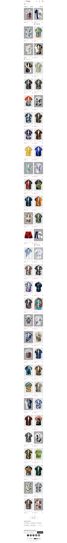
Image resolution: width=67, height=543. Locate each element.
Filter (41, 6)
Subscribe (40, 532)
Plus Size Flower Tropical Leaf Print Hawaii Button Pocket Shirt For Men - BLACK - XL (28, 461)
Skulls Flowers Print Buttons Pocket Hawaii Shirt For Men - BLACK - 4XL (28, 327)
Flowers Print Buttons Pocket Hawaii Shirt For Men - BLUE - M (28, 344)
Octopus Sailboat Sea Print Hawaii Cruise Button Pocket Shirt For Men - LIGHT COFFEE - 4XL (38, 344)
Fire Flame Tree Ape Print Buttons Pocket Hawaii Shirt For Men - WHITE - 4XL (38, 327)
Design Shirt (33, 523)
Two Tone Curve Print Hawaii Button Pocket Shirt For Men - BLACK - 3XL (28, 74)
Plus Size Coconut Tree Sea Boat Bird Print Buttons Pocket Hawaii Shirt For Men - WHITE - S (38, 260)
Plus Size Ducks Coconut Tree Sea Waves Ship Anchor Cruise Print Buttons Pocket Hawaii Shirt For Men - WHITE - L (28, 494)
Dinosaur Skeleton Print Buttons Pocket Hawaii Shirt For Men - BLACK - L (28, 444)
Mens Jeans (27, 525)
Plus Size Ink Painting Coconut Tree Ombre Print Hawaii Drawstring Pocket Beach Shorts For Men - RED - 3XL (28, 242)
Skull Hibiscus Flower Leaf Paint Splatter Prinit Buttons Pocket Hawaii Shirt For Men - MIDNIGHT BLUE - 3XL (28, 411)
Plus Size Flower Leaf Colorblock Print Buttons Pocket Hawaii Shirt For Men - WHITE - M (28, 260)
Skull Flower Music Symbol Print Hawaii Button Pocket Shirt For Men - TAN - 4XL (38, 394)
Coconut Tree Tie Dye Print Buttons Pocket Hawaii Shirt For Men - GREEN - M (38, 310)
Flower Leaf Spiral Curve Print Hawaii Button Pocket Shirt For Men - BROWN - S (38, 141)
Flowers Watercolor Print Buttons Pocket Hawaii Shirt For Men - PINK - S (38, 411)
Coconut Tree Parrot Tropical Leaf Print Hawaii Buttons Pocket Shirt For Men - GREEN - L (38, 461)
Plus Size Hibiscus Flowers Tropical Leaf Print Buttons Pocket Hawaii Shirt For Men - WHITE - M (28, 225)
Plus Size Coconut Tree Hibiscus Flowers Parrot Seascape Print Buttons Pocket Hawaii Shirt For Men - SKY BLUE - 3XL (38, 39)
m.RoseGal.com (29, 1)
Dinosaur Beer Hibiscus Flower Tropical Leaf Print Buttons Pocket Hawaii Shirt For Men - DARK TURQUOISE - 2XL (28, 277)
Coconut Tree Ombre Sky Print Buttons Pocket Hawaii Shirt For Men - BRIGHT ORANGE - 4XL (28, 108)
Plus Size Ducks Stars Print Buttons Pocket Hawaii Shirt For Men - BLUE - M (38, 225)
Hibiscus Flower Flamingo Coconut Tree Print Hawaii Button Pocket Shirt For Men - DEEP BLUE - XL (28, 141)
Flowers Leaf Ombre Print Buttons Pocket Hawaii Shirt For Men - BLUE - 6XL (38, 158)
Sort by (31, 6)
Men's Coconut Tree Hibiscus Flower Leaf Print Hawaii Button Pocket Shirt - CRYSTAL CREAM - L (28, 56)
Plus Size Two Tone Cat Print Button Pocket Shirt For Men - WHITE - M (38, 444)
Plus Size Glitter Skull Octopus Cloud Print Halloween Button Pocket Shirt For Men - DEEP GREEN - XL (28, 91)
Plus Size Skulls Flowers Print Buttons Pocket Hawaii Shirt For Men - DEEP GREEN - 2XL (38, 91)
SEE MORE (33, 518)
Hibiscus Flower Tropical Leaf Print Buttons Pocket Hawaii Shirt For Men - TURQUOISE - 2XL (28, 175)
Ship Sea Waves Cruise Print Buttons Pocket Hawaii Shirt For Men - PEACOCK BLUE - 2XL (28, 377)
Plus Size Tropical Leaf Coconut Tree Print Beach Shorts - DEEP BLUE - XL (38, 242)
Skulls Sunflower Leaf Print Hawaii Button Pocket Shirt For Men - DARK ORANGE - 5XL (38, 377)
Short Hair (39, 523)
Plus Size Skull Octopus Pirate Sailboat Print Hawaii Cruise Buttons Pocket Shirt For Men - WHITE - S (28, 21)
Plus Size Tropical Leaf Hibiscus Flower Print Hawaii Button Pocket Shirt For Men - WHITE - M (38, 511)
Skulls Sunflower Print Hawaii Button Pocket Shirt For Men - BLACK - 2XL (38, 56)
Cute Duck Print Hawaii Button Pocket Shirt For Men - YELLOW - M (28, 158)
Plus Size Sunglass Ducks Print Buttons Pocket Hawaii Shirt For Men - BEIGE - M (38, 74)
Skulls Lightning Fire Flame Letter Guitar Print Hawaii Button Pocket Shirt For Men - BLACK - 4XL (28, 310)
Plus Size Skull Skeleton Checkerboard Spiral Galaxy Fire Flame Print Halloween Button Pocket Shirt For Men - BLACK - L (28, 511)
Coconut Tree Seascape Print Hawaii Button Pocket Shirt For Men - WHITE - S (38, 108)
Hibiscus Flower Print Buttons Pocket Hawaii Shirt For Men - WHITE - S (38, 175)
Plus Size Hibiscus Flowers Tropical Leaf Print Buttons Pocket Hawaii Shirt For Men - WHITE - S (28, 39)
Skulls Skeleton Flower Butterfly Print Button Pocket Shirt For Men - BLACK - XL (38, 277)
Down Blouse (27, 523)
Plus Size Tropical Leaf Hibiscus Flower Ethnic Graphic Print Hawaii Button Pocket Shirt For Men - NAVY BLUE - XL (38, 494)
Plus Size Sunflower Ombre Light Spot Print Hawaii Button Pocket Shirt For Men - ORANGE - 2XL (38, 208)
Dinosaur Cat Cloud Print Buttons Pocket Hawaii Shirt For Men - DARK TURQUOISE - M (28, 394)
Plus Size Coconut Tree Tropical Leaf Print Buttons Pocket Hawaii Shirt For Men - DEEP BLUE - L (38, 21)
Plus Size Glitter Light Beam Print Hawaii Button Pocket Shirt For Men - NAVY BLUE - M (28, 208)
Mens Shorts (33, 525)
